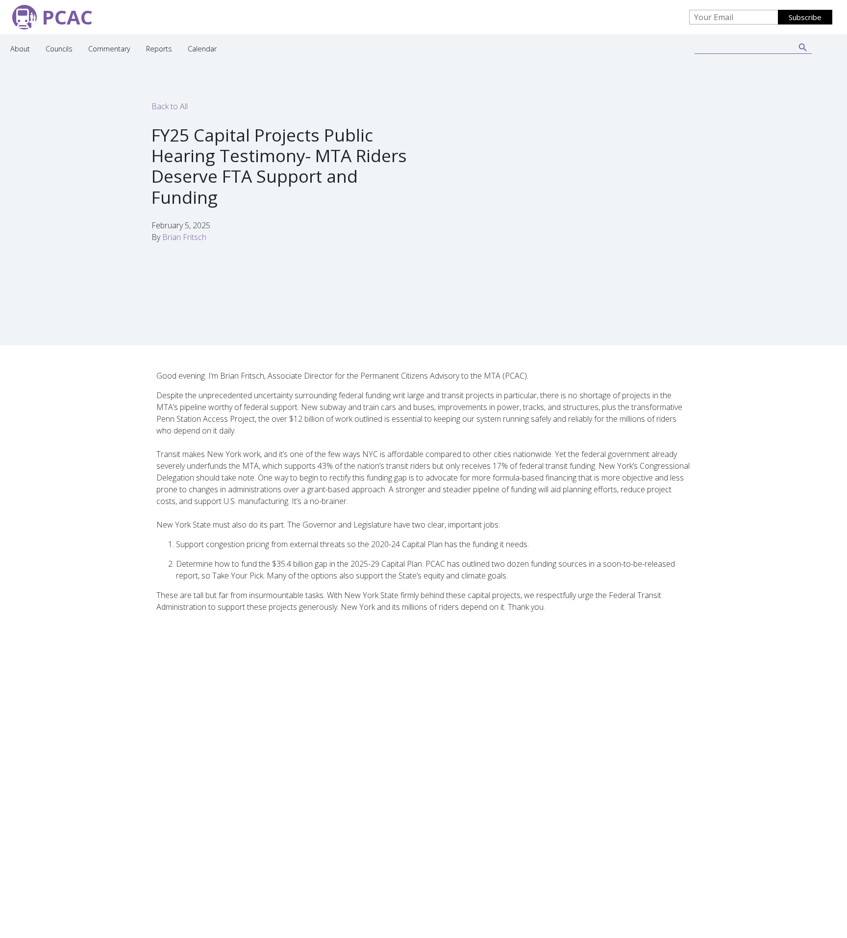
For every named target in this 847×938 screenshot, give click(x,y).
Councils (59, 48)
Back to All (169, 106)
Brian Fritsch (184, 237)
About (20, 48)
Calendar (202, 48)
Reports (159, 48)
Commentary (109, 48)
